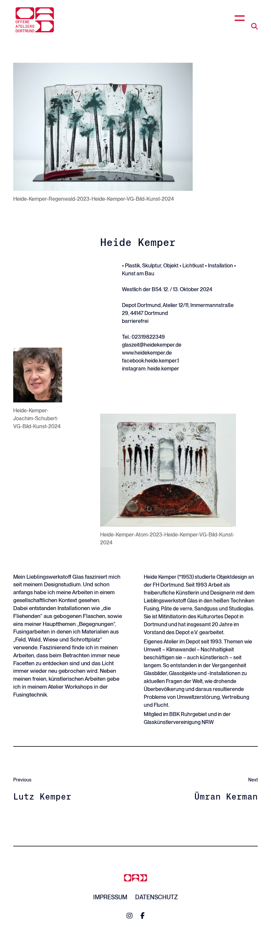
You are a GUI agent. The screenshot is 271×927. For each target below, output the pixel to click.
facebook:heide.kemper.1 (150, 361)
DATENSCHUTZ (156, 897)
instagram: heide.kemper (150, 368)
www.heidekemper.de (147, 353)
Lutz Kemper (42, 796)
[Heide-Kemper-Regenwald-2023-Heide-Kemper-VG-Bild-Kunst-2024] (103, 127)
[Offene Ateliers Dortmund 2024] (34, 20)
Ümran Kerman (226, 796)
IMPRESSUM (110, 897)
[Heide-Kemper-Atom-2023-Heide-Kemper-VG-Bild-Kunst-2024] (168, 470)
